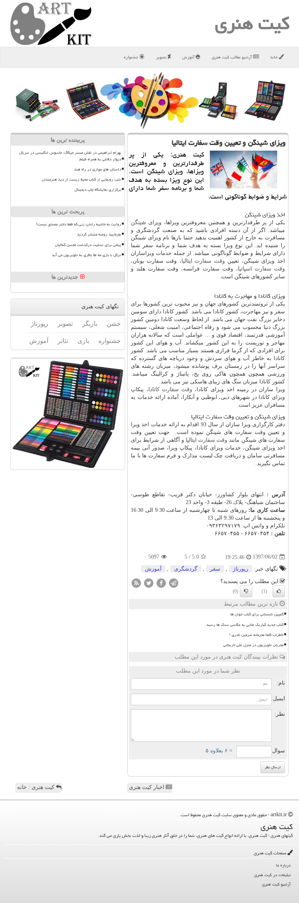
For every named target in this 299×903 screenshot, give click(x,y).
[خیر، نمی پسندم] (246, 591)
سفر (215, 569)
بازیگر (89, 323)
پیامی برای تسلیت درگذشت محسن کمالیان (88, 245)
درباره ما (283, 865)
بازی (83, 340)
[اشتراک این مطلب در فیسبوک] (161, 582)
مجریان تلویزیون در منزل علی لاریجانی (253, 645)
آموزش (189, 57)
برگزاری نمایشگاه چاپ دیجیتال (97, 189)
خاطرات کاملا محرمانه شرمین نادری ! (256, 635)
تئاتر (63, 340)
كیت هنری (252, 23)
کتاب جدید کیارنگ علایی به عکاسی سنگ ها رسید (244, 625)
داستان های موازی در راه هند (97, 169)
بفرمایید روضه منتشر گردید (99, 234)
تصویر (162, 57)
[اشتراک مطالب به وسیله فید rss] (136, 582)
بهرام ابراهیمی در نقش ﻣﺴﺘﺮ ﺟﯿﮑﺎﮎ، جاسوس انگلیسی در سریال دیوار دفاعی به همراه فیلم (70, 156)
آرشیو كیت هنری (276, 884)
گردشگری (185, 569)
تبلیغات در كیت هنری (272, 875)
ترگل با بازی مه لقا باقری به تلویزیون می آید (86, 255)
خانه (275, 57)
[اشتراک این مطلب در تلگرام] (173, 582)
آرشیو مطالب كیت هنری (232, 57)
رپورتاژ (240, 569)
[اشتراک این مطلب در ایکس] (148, 582)
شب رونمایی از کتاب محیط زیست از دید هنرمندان (81, 179)
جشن (114, 323)
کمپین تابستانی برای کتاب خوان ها (256, 614)
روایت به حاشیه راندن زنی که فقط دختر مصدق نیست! (78, 224)
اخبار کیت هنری (147, 787)
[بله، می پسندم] (279, 591)
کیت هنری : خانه (36, 787)
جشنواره (131, 57)
